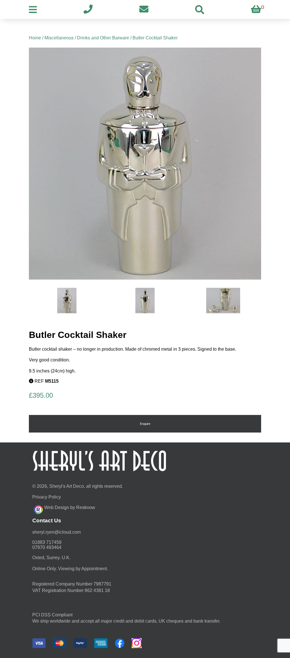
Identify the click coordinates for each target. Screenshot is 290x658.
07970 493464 (46, 547)
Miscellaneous (59, 37)
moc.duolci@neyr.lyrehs (56, 532)
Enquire (145, 423)
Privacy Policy (46, 497)
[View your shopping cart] (256, 9)
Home (35, 37)
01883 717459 (46, 542)
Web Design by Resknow (69, 507)
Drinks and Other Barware (103, 37)
